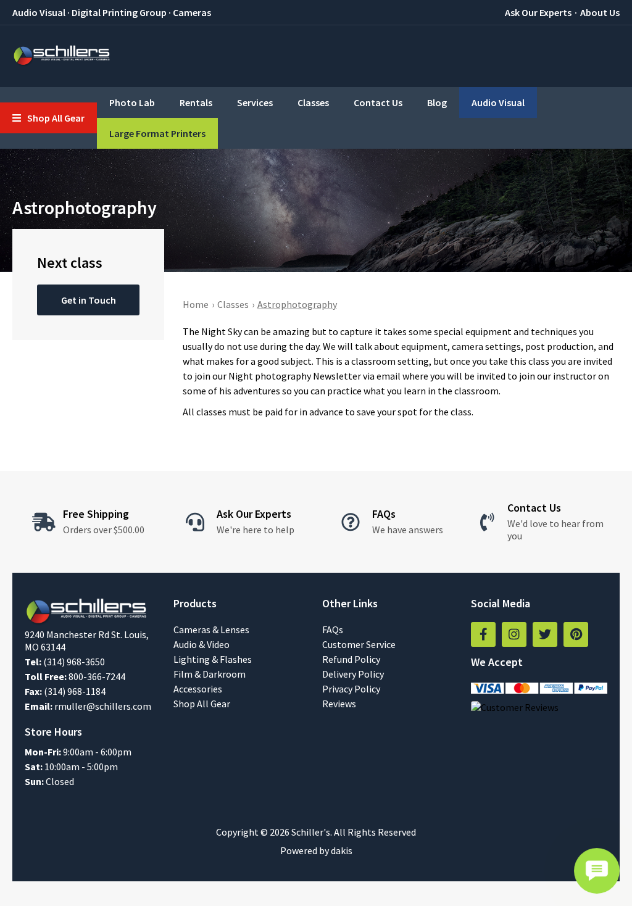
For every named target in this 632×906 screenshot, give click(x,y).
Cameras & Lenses (211, 629)
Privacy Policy (351, 689)
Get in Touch (88, 300)
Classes (313, 102)
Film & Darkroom (209, 674)
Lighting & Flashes (212, 659)
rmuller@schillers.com (102, 706)
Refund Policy (351, 659)
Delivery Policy (353, 674)
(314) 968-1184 (75, 691)
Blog (437, 102)
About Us (600, 12)
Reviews (339, 703)
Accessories (197, 689)
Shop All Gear (201, 703)
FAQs (332, 629)
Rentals (196, 102)
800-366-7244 (97, 676)
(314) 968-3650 (74, 661)
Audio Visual (498, 102)
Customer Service (359, 644)
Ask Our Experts (538, 12)
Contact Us (378, 102)
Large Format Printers (157, 133)
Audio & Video (201, 644)
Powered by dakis (316, 850)
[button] (48, 117)
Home (196, 304)
